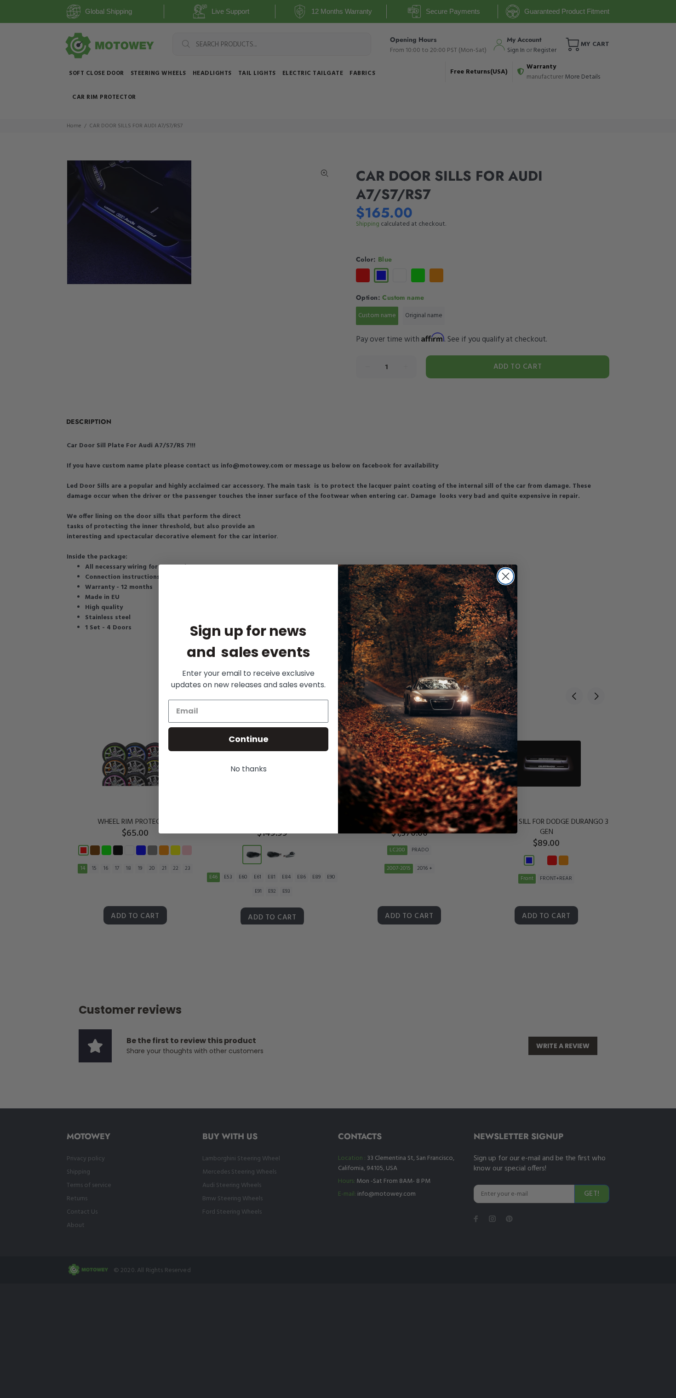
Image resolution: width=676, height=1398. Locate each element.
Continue (249, 739)
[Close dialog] (506, 576)
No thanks (248, 769)
